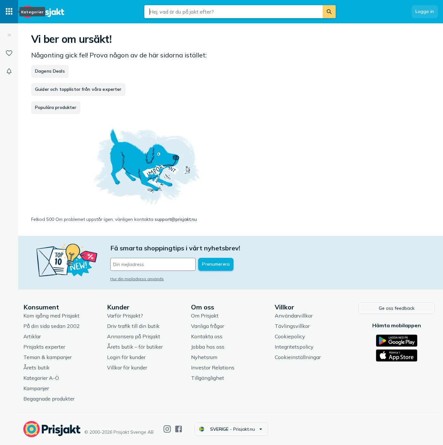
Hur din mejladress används (137, 278)
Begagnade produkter (49, 398)
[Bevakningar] (9, 71)
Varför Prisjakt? (125, 315)
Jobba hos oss (207, 346)
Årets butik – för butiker (135, 346)
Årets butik (36, 367)
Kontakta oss (206, 336)
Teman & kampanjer (47, 357)
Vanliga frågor (207, 326)
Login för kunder (126, 357)
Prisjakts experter (44, 346)
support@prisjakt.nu (176, 219)
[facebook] (178, 429)
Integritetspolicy (294, 346)
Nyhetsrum (204, 357)
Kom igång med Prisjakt (51, 315)
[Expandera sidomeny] (9, 35)
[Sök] (329, 11)
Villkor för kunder (127, 367)
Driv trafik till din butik (133, 326)
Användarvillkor (294, 315)
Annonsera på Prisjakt (133, 336)
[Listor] (9, 53)
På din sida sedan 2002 (51, 326)
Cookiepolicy (290, 336)
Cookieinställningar (298, 357)
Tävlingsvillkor (292, 326)
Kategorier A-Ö (41, 378)
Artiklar (32, 336)
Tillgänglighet (207, 378)
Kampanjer (36, 388)
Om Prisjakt (205, 315)
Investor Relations (212, 367)
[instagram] (167, 429)
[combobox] (233, 11)
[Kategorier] (9, 11)
